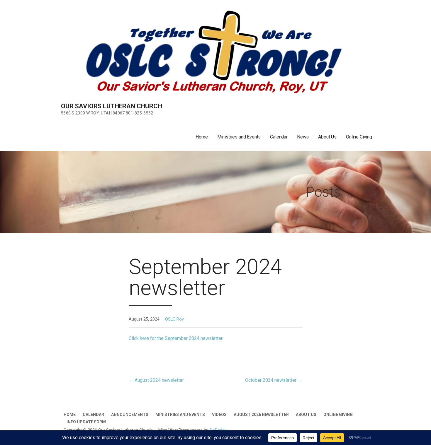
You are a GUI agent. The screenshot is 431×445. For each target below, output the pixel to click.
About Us (327, 137)
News (303, 137)
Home (202, 137)
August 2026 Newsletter (261, 414)
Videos (219, 414)
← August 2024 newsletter (156, 380)
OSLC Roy (174, 319)
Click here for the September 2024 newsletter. (176, 338)
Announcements (129, 414)
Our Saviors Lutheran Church (111, 106)
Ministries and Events (239, 137)
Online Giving (359, 137)
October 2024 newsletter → (273, 380)
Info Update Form (86, 422)
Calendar (279, 137)
